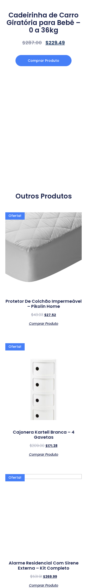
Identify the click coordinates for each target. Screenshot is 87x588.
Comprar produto (43, 60)
